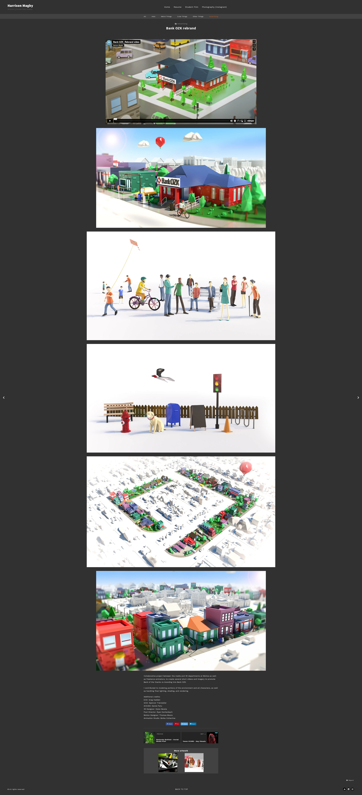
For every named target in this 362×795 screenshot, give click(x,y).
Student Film (191, 7)
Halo (153, 16)
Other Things (198, 16)
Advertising (213, 16)
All (145, 16)
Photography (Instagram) (214, 7)
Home (167, 7)
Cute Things (182, 16)
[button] (349, 780)
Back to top (181, 789)
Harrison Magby (20, 5)
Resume (177, 7)
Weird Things (166, 16)
